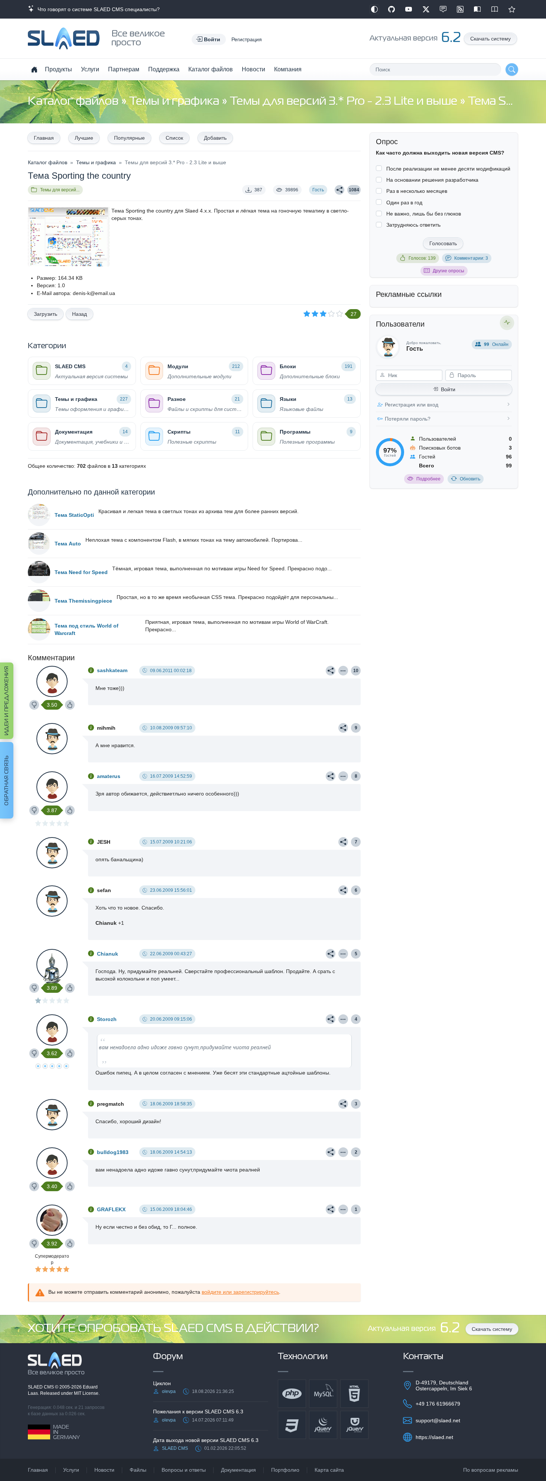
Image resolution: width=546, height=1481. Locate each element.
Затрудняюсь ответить (413, 225)
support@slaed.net (438, 1420)
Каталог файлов (210, 69)
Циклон (162, 1383)
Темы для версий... (59, 189)
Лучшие (84, 138)
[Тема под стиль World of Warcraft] (39, 629)
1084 (354, 189)
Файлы (138, 1470)
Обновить (470, 479)
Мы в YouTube (408, 9)
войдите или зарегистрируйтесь (240, 1292)
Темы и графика (175, 102)
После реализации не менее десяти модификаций (448, 169)
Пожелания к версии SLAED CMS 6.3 (198, 1411)
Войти (448, 389)
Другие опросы (448, 270)
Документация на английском (494, 9)
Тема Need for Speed (81, 572)
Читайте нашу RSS (460, 9)
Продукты (58, 69)
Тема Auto (68, 544)
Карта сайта (329, 1470)
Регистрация (246, 39)
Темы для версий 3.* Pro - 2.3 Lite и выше (345, 102)
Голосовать (443, 243)
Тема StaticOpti (74, 515)
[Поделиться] (339, 190)
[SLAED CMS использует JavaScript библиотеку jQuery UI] (354, 1425)
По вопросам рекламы (490, 1470)
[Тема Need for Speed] (39, 572)
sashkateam (112, 670)
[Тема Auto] (39, 543)
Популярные (129, 138)
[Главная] (34, 69)
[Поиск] (512, 69)
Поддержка (163, 69)
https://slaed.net (434, 1437)
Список (174, 138)
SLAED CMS (41, 1387)
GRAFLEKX (111, 1209)
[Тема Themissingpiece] (39, 601)
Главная (44, 138)
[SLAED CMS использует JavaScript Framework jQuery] (323, 1425)
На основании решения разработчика (432, 180)
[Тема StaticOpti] (39, 515)
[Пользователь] (343, 670)
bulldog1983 (113, 1152)
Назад (79, 314)
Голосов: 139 (422, 258)
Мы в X (426, 9)
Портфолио (285, 1470)
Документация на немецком (477, 9)
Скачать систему (490, 39)
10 (355, 670)
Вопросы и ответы (184, 1470)
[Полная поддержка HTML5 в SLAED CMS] (354, 1394)
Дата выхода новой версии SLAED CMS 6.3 (206, 1440)
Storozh (107, 1019)
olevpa (169, 1391)
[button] (209, 39)
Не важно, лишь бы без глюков (423, 214)
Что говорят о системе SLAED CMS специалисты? (97, 9)
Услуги (90, 69)
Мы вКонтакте (443, 9)
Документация (238, 1470)
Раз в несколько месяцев (416, 191)
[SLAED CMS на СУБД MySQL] (323, 1394)
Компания (288, 69)
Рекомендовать (512, 9)
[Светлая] (374, 9)
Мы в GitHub (391, 9)
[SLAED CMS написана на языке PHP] (292, 1394)
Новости (253, 69)
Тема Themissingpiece (83, 601)
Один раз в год (404, 202)
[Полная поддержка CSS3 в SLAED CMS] (292, 1425)
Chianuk (107, 954)
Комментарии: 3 (471, 258)
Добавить (215, 138)
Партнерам (123, 69)
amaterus (108, 776)
